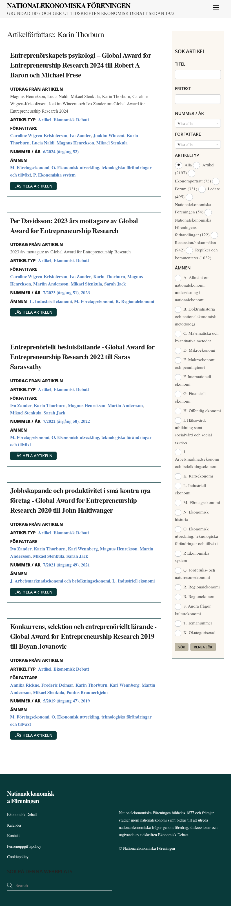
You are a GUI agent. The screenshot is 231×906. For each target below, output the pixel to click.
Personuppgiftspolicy (24, 846)
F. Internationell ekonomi (193, 380)
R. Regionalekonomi (134, 301)
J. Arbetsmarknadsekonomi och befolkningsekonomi (60, 580)
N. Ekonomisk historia (192, 515)
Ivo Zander (80, 135)
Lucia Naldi (43, 142)
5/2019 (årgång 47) (61, 700)
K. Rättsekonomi (197, 476)
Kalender (14, 825)
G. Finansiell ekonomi (190, 396)
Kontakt (13, 835)
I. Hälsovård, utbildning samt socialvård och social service (193, 431)
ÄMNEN (183, 268)
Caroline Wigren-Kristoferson (38, 135)
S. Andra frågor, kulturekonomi (193, 609)
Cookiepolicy (17, 856)
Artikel (44, 119)
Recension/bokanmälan (195, 246)
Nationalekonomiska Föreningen (193, 208)
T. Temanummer (197, 623)
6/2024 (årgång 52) (61, 151)
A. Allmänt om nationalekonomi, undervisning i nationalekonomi (192, 288)
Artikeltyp (187, 155)
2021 (85, 564)
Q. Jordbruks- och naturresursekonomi (195, 573)
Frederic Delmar (57, 685)
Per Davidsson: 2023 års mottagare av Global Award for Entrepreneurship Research (74, 225)
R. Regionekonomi (199, 596)
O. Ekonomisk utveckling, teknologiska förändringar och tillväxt (196, 536)
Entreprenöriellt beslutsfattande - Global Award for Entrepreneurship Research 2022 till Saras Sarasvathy (82, 357)
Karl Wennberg (83, 548)
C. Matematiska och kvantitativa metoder (197, 336)
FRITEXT (183, 88)
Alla (188, 165)
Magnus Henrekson (75, 142)
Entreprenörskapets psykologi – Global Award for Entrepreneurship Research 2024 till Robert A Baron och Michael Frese (80, 65)
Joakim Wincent (109, 135)
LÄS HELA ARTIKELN (33, 186)
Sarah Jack (115, 283)
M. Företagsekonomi (29, 167)
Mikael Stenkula (112, 142)
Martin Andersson (50, 283)
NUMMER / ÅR (189, 113)
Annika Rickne (24, 685)
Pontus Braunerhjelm (87, 692)
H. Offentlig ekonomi (201, 410)
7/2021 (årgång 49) (61, 564)
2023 (85, 292)
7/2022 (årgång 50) (61, 421)
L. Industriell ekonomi (51, 301)
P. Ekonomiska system (54, 174)
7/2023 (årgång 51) (61, 292)
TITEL (180, 64)
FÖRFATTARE (188, 134)
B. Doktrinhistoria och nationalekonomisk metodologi (195, 316)
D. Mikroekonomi (198, 350)
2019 (85, 700)
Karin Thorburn (109, 276)
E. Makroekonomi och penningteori (195, 363)
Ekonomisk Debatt (71, 119)
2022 (85, 421)
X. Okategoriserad (199, 632)
